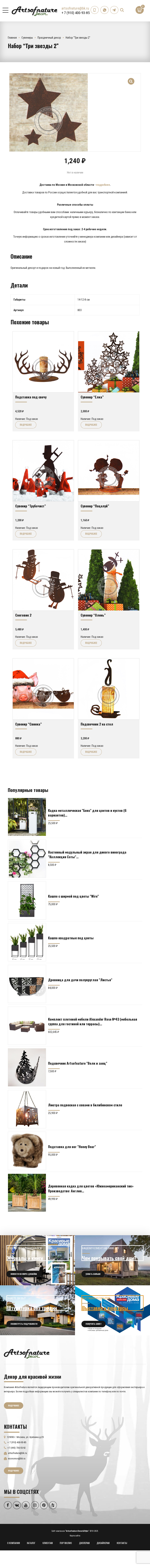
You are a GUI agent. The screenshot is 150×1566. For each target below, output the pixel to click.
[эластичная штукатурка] (37, 1310)
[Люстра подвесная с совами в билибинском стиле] (27, 1109)
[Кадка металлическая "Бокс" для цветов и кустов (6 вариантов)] (27, 817)
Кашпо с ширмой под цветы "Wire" (73, 896)
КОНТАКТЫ (122, 1543)
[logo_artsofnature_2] (26, 1353)
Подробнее (26, 424)
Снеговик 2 (23, 615)
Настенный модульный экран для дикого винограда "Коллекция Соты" (87, 854)
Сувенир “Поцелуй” (95, 505)
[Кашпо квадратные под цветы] (27, 942)
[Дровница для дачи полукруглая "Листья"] (27, 984)
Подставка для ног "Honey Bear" (72, 1146)
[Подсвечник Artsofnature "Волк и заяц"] (27, 1067)
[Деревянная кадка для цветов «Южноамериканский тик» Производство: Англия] (27, 1193)
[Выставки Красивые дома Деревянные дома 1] (112, 1310)
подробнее (103, 184)
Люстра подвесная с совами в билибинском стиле (85, 1104)
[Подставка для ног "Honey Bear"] (27, 1151)
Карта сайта (75, 1536)
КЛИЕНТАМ (48, 1543)
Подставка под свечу (30, 396)
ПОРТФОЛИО (66, 1543)
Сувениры (27, 37)
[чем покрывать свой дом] (112, 1260)
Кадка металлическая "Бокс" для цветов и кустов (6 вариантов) (87, 812)
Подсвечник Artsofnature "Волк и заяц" (77, 1063)
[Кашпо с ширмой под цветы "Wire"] (27, 900)
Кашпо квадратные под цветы (71, 937)
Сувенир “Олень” (93, 615)
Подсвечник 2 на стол (97, 723)
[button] (131, 79)
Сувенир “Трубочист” (30, 505)
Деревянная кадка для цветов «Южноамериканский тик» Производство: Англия (91, 1188)
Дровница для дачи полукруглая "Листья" (80, 979)
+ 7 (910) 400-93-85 (76, 13)
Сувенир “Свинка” (28, 723)
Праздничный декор (49, 37)
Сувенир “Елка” (92, 396)
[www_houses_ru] (37, 1260)
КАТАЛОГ (31, 1543)
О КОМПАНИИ (13, 1543)
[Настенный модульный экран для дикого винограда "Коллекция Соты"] (27, 859)
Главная (12, 37)
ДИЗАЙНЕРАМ (103, 1543)
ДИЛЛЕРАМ (84, 1543)
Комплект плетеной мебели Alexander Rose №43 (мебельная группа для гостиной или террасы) (92, 1021)
